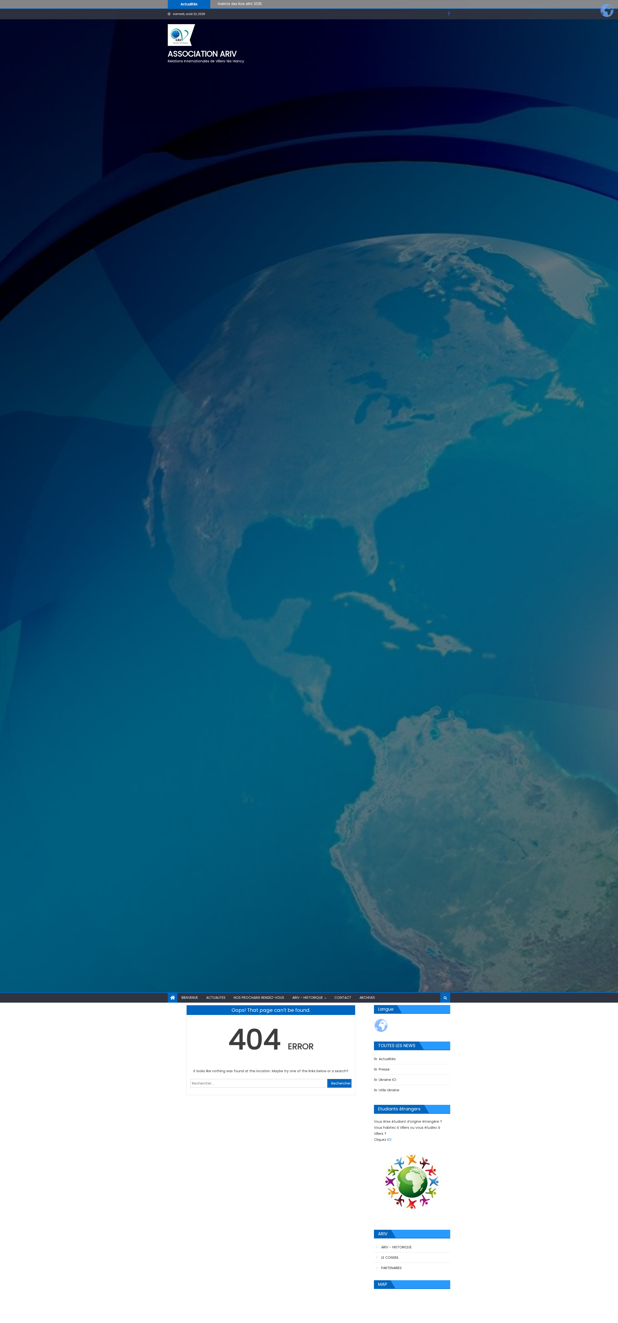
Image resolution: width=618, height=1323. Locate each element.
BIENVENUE (190, 997)
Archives (367, 997)
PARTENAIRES (391, 1267)
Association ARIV (202, 53)
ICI (389, 1139)
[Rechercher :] (258, 1083)
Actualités (387, 1059)
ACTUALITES (215, 997)
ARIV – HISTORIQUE (307, 997)
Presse (384, 1069)
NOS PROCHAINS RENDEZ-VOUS (259, 997)
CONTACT (342, 997)
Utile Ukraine (389, 1090)
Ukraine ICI (387, 1079)
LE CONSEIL (390, 1257)
